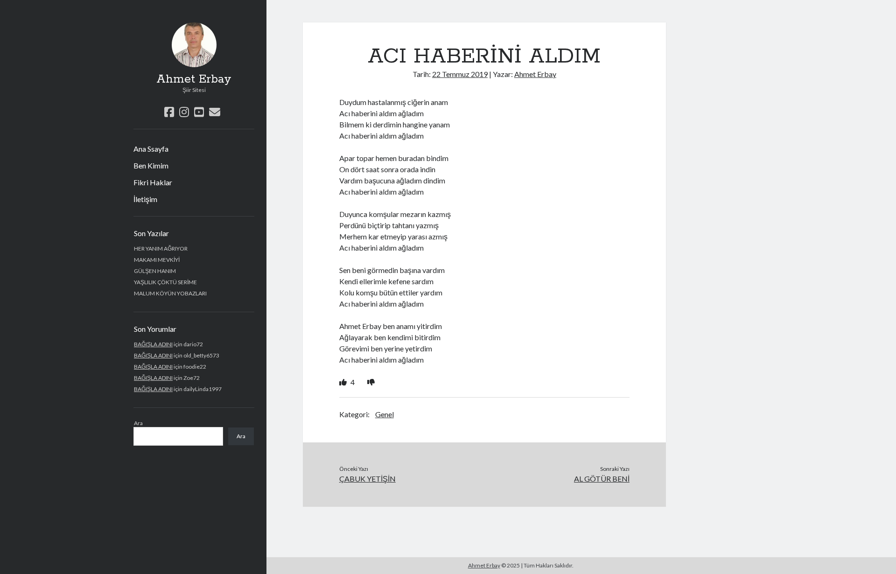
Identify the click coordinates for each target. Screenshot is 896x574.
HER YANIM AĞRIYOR (161, 248)
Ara (138, 423)
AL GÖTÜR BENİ (602, 478)
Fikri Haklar (152, 182)
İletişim (145, 199)
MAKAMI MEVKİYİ (157, 259)
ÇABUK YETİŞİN (367, 478)
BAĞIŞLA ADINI (153, 344)
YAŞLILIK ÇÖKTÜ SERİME (165, 282)
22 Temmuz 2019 (460, 74)
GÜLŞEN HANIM (155, 270)
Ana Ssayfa (150, 148)
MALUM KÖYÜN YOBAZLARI (170, 293)
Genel (384, 414)
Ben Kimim (150, 165)
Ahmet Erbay (193, 79)
